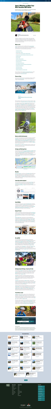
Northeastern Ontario (19, 50)
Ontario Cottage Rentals (21, 109)
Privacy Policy (30, 407)
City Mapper (16, 280)
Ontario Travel (29, 203)
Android (26, 103)
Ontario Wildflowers (25, 140)
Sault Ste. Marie (13, 389)
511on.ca (16, 272)
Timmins (13, 394)
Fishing (18, 389)
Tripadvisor (22, 101)
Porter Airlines (20, 242)
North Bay (40, 396)
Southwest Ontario (18, 56)
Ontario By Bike (17, 286)
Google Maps (19, 214)
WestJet (22, 241)
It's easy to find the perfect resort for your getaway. (25, 93)
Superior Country (28, 53)
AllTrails (21, 288)
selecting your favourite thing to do (27, 71)
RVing (18, 394)
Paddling (19, 393)
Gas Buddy (21, 270)
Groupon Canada (26, 150)
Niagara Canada (18, 57)
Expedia (29, 101)
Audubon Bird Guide (30, 139)
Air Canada (28, 240)
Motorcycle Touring (20, 391)
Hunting (18, 390)
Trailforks (26, 287)
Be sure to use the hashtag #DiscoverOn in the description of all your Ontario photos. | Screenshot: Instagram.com (25, 199)
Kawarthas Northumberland (19, 65)
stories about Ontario (24, 73)
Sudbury (13, 390)
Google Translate (31, 302)
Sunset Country (23, 53)
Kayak (34, 101)
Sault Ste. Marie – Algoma (19, 52)
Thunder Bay (13, 393)
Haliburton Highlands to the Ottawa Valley (21, 69)
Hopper (16, 217)
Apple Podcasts (17, 183)
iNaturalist (16, 138)
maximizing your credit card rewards (28, 151)
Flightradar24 (24, 246)
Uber (15, 273)
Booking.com (26, 101)
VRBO (16, 110)
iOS (28, 103)
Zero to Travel (31, 182)
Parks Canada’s (17, 144)
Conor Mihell (19, 34)
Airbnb (18, 103)
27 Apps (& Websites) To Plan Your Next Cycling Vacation (25, 98)
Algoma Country (41, 391)
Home (23, 3)
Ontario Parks (23, 104)
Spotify (21, 183)
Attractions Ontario (21, 152)
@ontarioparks (33, 133)
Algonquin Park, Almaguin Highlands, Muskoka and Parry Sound (24, 54)
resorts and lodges (22, 78)
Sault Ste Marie (41, 393)
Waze (34, 282)
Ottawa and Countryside (19, 68)
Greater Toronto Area (19, 61)
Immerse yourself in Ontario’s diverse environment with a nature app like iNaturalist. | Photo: (24, 133)
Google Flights (33, 212)
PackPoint (16, 294)
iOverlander (16, 275)
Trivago (32, 101)
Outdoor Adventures (26, 3)
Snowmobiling (19, 395)
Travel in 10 (31, 183)
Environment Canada (18, 173)
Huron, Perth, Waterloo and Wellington (21, 60)
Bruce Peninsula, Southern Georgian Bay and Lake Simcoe (23, 64)
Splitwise (31, 154)
